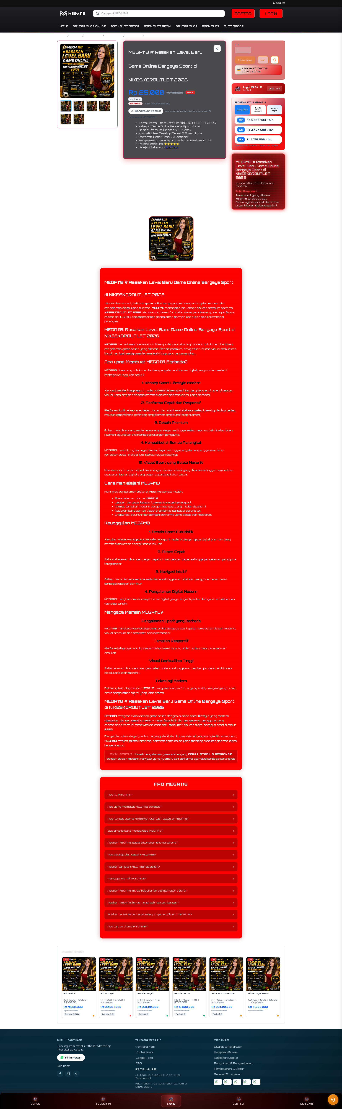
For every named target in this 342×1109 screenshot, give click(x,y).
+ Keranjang (245, 59)
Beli (263, 59)
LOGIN (271, 14)
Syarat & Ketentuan (228, 1046)
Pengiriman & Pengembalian (233, 1063)
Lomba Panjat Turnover (258, 110)
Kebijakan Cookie (226, 1057)
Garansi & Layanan (228, 1074)
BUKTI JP (239, 1103)
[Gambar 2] (78, 106)
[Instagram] (68, 1074)
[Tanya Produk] (275, 60)
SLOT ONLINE (113, 35)
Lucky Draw (242, 110)
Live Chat (306, 1103)
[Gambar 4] (104, 106)
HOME (64, 26)
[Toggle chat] (333, 1099)
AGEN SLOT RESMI (157, 26)
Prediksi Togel (274, 110)
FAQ (139, 1063)
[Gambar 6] (78, 119)
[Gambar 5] (65, 119)
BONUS (35, 1103)
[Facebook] (60, 1074)
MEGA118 (279, 3)
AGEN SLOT (210, 26)
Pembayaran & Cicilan (229, 1068)
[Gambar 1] (65, 106)
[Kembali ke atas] (334, 1091)
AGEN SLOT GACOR (125, 26)
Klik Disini (171, 147)
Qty (237, 45)
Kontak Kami (144, 1052)
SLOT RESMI (133, 35)
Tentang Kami (145, 1046)
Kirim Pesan (73, 1057)
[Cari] (97, 13)
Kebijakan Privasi (226, 1052)
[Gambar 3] (91, 106)
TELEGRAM (103, 1103)
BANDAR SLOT (187, 26)
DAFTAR (243, 14)
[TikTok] (76, 1074)
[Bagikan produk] (217, 48)
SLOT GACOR (234, 26)
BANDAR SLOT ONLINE (89, 26)
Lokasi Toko (144, 1057)
